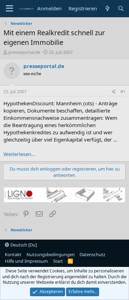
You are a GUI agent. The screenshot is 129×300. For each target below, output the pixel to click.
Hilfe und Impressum (26, 261)
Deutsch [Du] (23, 245)
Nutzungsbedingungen (50, 254)
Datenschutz (92, 254)
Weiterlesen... (19, 154)
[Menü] (9, 8)
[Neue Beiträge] (107, 8)
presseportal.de (24, 52)
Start (58, 261)
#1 (123, 92)
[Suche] (121, 8)
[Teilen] (113, 92)
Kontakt (13, 254)
